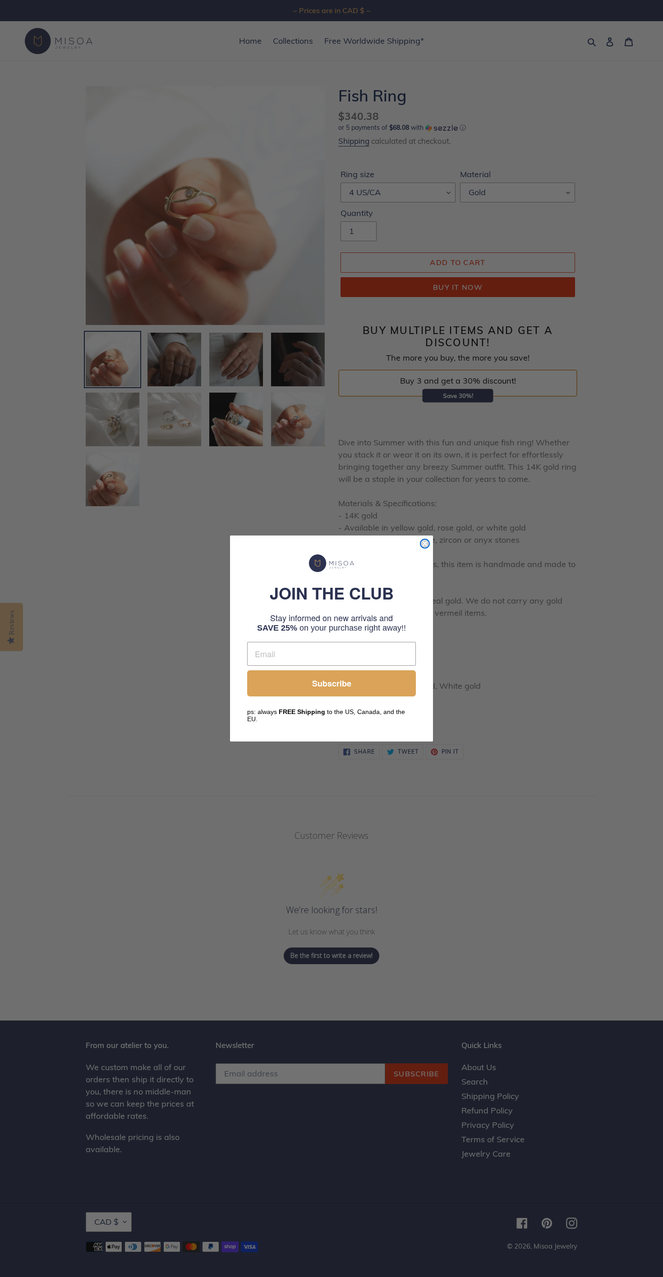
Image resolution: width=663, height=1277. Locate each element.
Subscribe (331, 683)
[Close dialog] (424, 543)
